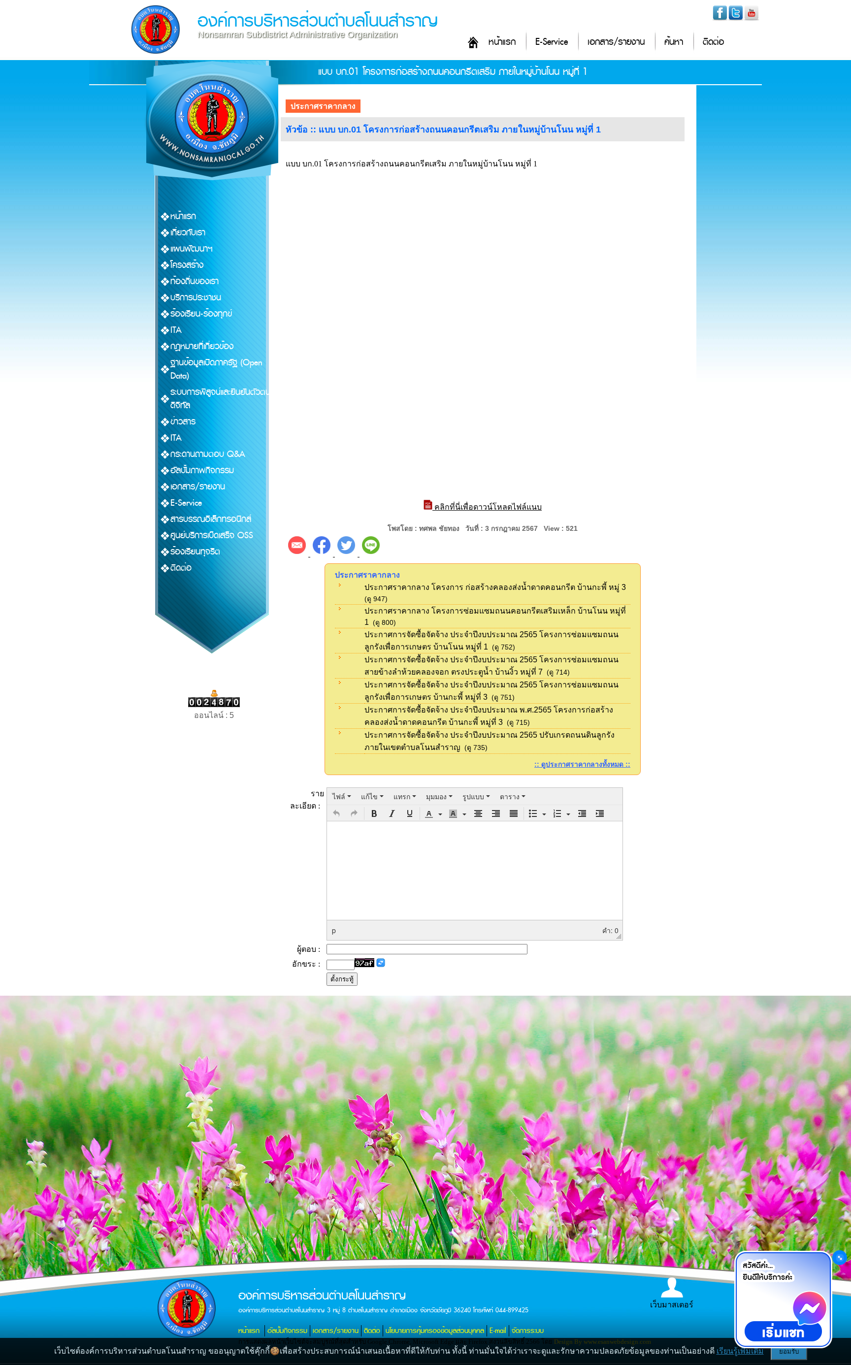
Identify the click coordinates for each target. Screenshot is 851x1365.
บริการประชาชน (195, 297)
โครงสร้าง (186, 265)
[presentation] (341, 796)
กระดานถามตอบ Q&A (207, 454)
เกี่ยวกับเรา (187, 232)
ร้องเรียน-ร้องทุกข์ (201, 314)
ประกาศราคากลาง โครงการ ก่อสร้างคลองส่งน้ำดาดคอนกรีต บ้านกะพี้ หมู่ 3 (495, 587)
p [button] (334, 930)
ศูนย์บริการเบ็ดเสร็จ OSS (211, 535)
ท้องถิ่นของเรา (194, 281)
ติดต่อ (713, 42)
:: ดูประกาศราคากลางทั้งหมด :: (582, 764)
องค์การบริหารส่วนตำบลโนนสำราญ (317, 20)
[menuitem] (342, 796)
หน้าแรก (502, 42)
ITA (176, 330)
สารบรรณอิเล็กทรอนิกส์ (210, 519)
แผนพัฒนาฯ (191, 249)
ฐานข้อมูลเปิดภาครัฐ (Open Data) (216, 369)
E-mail (498, 1330)
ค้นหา (673, 42)
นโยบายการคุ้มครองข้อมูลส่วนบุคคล (435, 1330)
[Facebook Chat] (783, 1299)
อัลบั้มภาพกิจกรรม (202, 470)
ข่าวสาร (183, 421)
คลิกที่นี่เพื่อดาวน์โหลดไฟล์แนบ (487, 507)
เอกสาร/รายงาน (616, 42)
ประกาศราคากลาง (323, 106)
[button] (336, 813)
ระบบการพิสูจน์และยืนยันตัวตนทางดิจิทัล (226, 399)
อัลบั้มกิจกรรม (287, 1330)
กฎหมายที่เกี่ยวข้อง (201, 346)
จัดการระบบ (528, 1330)
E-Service (551, 42)
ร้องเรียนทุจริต (195, 551)
